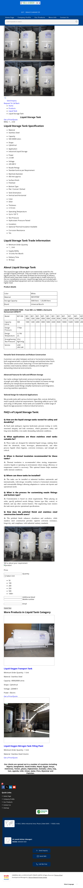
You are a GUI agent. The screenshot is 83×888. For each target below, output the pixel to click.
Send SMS (43, 856)
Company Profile (24, 17)
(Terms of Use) (58, 875)
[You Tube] (14, 788)
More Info (52, 17)
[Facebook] (3, 788)
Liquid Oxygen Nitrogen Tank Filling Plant (23, 746)
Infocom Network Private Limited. (37, 877)
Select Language (69, 884)
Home (11, 106)
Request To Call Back (11, 103)
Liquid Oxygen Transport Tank (18, 668)
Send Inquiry (11, 101)
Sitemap (6, 808)
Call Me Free (43, 864)
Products (12, 108)
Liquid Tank (13, 111)
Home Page (9, 17)
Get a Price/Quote (11, 119)
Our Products (40, 17)
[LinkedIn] (10, 788)
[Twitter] (7, 788)
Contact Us (64, 17)
